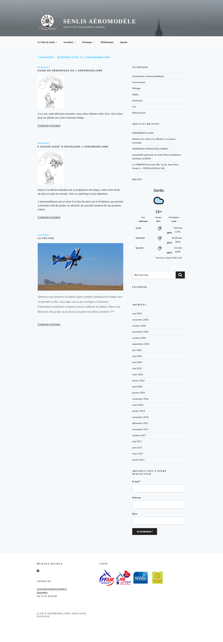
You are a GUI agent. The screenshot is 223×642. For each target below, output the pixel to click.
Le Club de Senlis (46, 42)
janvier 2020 (138, 392)
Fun (134, 106)
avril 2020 (137, 386)
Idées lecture (139, 112)
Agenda (123, 42)
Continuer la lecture (49, 125)
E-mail (136, 481)
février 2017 (138, 460)
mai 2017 (137, 441)
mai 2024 (137, 356)
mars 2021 (137, 374)
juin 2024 (137, 350)
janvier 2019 (138, 411)
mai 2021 (137, 368)
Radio (135, 94)
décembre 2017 (140, 423)
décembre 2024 (140, 331)
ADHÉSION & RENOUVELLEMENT (150, 148)
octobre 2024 (139, 338)
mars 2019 (137, 405)
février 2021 (138, 380)
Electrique (137, 100)
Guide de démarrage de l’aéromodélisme (70, 70)
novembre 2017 (140, 429)
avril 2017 (137, 447)
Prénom (136, 497)
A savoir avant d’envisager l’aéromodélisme (73, 146)
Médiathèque (107, 42)
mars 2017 (137, 453)
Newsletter (42, 592)
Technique (87, 42)
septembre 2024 (140, 344)
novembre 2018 (140, 417)
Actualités (68, 42)
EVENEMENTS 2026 (143, 133)
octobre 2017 (139, 435)
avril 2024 (137, 362)
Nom (134, 513)
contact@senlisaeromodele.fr (52, 589)
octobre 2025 (139, 325)
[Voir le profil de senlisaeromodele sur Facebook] (38, 570)
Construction (138, 82)
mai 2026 (137, 313)
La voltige (45, 238)
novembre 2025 (140, 319)
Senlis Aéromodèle (99, 21)
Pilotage (136, 88)
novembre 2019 (140, 399)
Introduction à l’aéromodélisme (148, 76)
